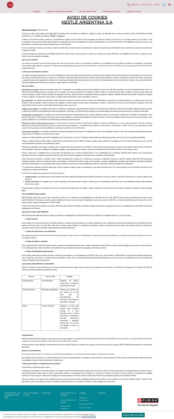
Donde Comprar (146, 4)
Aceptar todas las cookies (133, 415)
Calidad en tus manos (134, 11)
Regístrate (135, 4)
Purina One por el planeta (111, 11)
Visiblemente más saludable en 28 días (59, 11)
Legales (82, 393)
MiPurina (157, 4)
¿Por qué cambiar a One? (87, 11)
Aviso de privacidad (86, 404)
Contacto (102, 393)
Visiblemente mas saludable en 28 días (12, 395)
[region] (87, 415)
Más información (88, 417)
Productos (36, 11)
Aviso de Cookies (85, 407)
